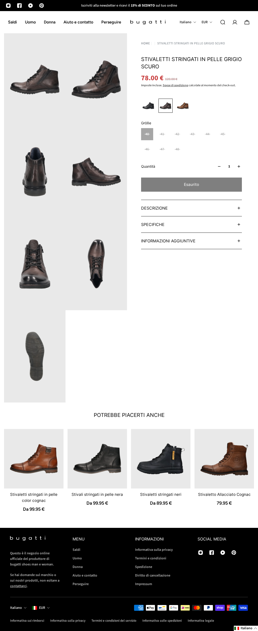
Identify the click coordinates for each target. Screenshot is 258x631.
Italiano (16, 607)
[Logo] (148, 22)
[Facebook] (19, 5)
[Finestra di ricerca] (223, 22)
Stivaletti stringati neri (160, 494)
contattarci (18, 586)
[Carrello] (247, 22)
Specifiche (153, 224)
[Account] (235, 22)
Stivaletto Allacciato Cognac (224, 494)
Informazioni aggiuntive (168, 240)
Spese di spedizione (175, 85)
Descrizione (154, 208)
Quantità (148, 166)
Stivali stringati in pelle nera (97, 494)
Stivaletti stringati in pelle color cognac (33, 497)
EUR (42, 607)
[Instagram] (8, 5)
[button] (246, 628)
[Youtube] (30, 5)
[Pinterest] (41, 5)
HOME (145, 43)
